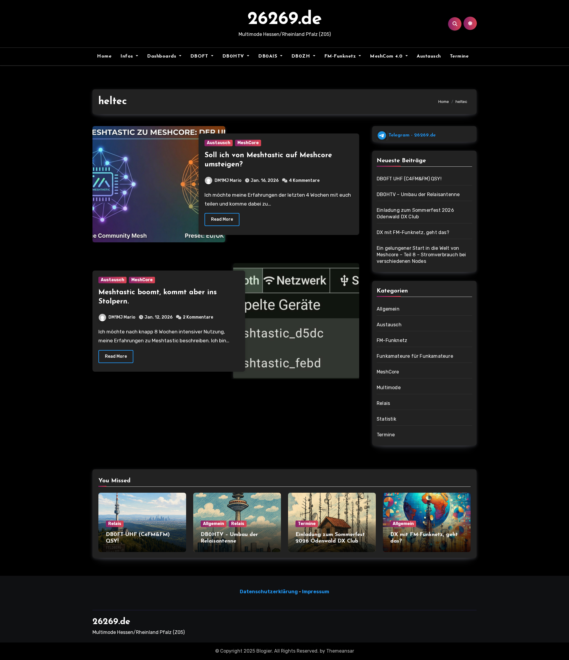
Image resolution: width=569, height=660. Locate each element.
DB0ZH (301, 56)
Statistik (386, 419)
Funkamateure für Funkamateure (415, 356)
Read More (222, 219)
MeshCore (248, 142)
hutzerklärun (278, 591)
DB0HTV (234, 56)
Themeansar (340, 651)
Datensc (250, 591)
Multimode (389, 387)
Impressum (315, 591)
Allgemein (388, 309)
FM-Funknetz (340, 56)
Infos (127, 56)
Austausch (429, 56)
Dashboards (162, 56)
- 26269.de (411, 135)
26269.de (284, 19)
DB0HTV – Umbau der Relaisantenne (418, 194)
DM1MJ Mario (228, 180)
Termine (459, 56)
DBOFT (200, 56)
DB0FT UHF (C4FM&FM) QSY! (409, 179)
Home (104, 56)
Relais (383, 403)
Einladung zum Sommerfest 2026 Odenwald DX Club (415, 213)
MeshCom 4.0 (387, 56)
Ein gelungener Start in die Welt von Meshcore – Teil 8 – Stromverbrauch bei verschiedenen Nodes (421, 254)
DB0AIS (268, 56)
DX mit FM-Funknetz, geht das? (413, 232)
